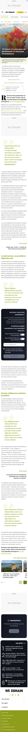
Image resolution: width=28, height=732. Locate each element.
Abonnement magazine (6, 718)
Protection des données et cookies (8, 729)
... (6, 25)
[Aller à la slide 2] (2, 582)
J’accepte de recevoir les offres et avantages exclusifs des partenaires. (14, 350)
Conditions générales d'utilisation (8, 726)
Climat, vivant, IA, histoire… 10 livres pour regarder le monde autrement (14, 648)
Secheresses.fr (10, 164)
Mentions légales (5, 712)
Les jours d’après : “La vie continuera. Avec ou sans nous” (14, 669)
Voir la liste (8, 352)
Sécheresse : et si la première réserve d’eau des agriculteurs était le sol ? (14, 675)
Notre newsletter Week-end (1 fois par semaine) (12, 338)
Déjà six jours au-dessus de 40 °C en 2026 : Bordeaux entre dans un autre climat (17, 682)
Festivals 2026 (16, 21)
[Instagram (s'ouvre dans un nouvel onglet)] (10, 695)
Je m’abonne (20, 12)
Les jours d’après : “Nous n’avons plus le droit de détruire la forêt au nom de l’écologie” (15, 655)
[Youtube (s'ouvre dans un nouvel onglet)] (18, 695)
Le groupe (5, 707)
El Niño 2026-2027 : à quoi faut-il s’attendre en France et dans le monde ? (15, 662)
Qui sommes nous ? (5, 724)
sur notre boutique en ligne (17, 101)
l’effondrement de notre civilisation (12, 110)
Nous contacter (5, 721)
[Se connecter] (26, 12)
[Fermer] (21, 86)
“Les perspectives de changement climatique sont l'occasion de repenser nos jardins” (16, 476)
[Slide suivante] (25, 582)
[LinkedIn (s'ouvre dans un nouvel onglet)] (12, 695)
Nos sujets (5, 703)
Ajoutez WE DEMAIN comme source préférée (14, 82)
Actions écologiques (14, 16)
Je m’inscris (14, 631)
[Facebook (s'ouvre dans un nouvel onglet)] (15, 695)
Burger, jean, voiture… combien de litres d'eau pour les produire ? (16, 248)
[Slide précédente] (20, 582)
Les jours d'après (7, 21)
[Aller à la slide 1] (1, 582)
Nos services (5, 699)
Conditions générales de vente (7, 715)
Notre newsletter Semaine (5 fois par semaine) (12, 334)
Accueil (3, 25)
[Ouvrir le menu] (2, 12)
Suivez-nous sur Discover (15, 79)
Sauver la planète (4, 17)
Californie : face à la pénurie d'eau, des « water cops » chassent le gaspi (11, 575)
